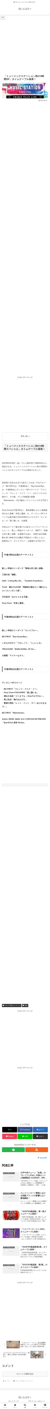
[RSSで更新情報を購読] (36, 1149)
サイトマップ (13, 1401)
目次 (23, 436)
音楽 (26, 1005)
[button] (40, 1136)
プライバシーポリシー (36, 1401)
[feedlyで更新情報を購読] (13, 1149)
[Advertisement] (25, 45)
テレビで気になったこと (13, 1005)
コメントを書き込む (25, 1374)
